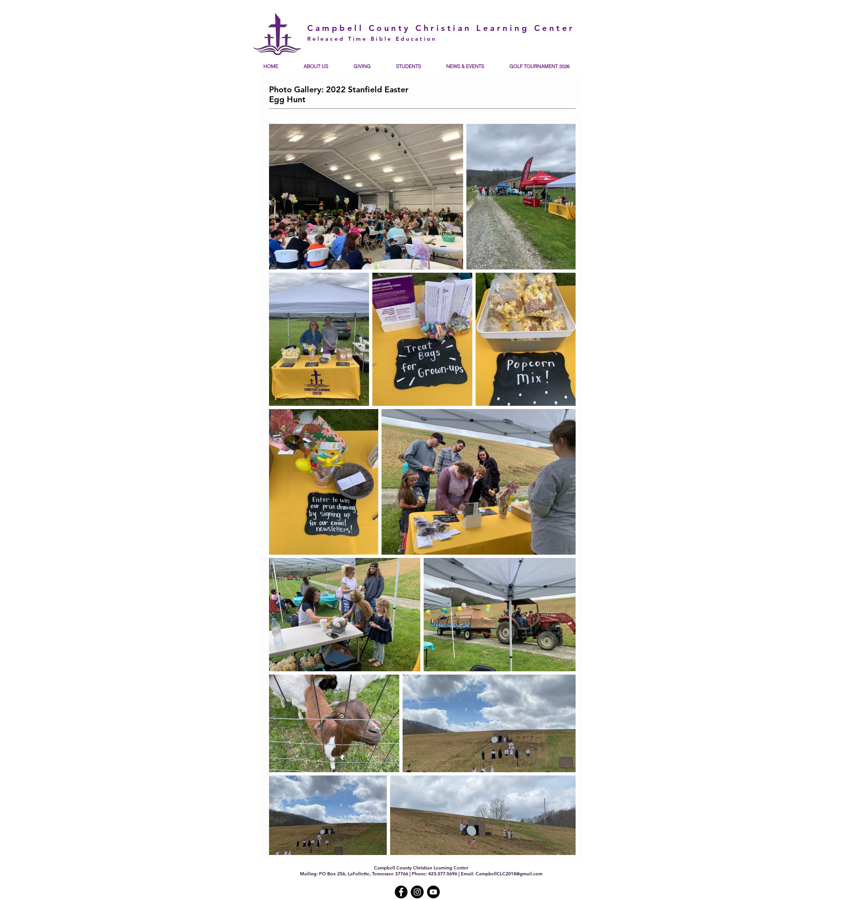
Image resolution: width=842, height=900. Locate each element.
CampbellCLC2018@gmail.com (509, 874)
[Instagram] (417, 892)
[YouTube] (433, 892)
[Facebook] (401, 892)
